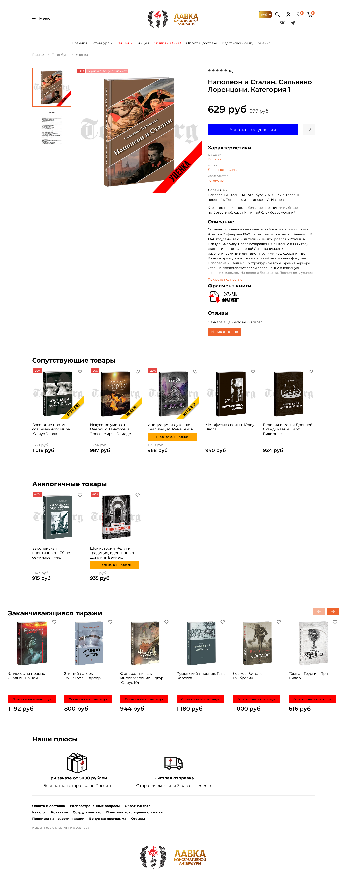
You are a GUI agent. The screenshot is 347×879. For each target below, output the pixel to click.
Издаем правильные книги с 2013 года (60, 827)
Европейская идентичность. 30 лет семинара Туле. (52, 553)
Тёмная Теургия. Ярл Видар (308, 675)
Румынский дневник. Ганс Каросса (201, 675)
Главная (38, 55)
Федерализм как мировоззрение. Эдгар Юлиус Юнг (141, 678)
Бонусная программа (107, 819)
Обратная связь (138, 806)
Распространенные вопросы (95, 806)
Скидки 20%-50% (167, 43)
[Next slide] (194, 130)
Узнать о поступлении (253, 129)
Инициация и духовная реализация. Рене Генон (170, 426)
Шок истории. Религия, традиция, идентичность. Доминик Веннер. (113, 553)
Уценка (264, 43)
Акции (143, 43)
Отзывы (138, 819)
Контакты (59, 812)
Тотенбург (100, 43)
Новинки (79, 43)
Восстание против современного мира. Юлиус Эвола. (51, 429)
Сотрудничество (87, 812)
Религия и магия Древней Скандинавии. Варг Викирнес (287, 429)
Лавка (124, 43)
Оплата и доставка (201, 43)
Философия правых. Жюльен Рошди (27, 675)
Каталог (39, 812)
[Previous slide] (84, 130)
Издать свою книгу (237, 43)
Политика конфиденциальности (134, 812)
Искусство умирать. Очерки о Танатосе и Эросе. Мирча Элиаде (110, 429)
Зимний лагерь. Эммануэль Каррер (82, 675)
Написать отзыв (224, 332)
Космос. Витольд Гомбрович (248, 675)
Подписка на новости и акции (58, 819)
